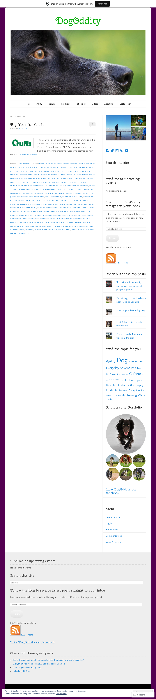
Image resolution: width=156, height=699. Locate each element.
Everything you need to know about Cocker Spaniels (38, 664)
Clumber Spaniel (63, 182)
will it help (76, 230)
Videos (95, 104)
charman (89, 179)
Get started (102, 4)
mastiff (85, 208)
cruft (32, 186)
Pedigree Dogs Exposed (64, 215)
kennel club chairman (71, 208)
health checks (66, 204)
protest (62, 219)
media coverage (16, 211)
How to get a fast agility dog (130, 310)
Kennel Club (31, 208)
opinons (13, 215)
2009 (29, 168)
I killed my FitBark (21, 671)
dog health (48, 193)
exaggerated (77, 197)
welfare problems (49, 230)
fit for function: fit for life (36, 201)
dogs (30, 197)
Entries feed (112, 529)
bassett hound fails (49, 171)
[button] (118, 128)
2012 (41, 168)
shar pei (78, 222)
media (91, 208)
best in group (78, 171)
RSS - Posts (123, 262)
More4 (33, 211)
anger (46, 168)
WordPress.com (114, 542)
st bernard (24, 226)
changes (81, 179)
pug (67, 219)
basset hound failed (31, 171)
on (89, 211)
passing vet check (25, 215)
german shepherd (25, 204)
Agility (39, 104)
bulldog (39, 179)
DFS (59, 190)
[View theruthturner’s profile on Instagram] (117, 150)
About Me (108, 104)
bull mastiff (29, 179)
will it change (64, 230)
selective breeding (66, 222)
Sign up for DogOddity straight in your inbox (123, 204)
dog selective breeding (75, 193)
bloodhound (45, 175)
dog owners (59, 193)
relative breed (76, 219)
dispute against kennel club (74, 190)
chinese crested (17, 182)
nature (46, 211)
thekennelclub (81, 226)
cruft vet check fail (57, 186)
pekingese (35, 219)
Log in (109, 523)
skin (84, 222)
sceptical (46, 222)
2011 (37, 168)
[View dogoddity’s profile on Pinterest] (122, 150)
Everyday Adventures (121, 368)
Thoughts (119, 395)
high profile (78, 204)
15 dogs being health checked (51, 164)
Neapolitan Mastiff (58, 211)
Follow (112, 238)
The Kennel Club (67, 226)
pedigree (37, 215)
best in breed (67, 171)
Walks (141, 395)
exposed (86, 197)
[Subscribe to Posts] (111, 262)
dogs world (39, 197)
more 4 (27, 211)
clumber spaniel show (19, 186)
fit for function (17, 201)
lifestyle (110, 385)
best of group (33, 175)
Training (51, 104)
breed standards (81, 175)
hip (18, 208)
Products (65, 104)
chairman (51, 179)
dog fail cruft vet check (33, 193)
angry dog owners (58, 168)
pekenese (27, 219)
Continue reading (30, 154)
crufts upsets (35, 190)
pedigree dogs (48, 215)
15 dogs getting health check (76, 164)
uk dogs (16, 230)
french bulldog (65, 201)
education (66, 197)
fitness (124, 374)
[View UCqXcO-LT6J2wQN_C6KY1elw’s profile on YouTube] (127, 150)
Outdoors (123, 385)
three (90, 226)
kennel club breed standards (49, 208)
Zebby (109, 399)
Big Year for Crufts (27, 124)
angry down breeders (76, 168)
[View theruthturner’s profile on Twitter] (112, 150)
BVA (44, 179)
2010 (33, 168)
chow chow (30, 182)
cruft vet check (42, 186)
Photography (136, 385)
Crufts (70, 186)
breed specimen (66, 175)
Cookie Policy (61, 694)
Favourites (115, 374)
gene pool (77, 201)
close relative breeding (45, 182)
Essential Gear (136, 361)
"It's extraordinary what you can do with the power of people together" (130, 286)
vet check (29, 230)
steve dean (34, 226)
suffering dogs (46, 226)
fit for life (53, 201)
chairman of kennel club (66, 179)
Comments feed (114, 536)
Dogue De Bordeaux (53, 197)
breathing (55, 175)
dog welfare (22, 197)
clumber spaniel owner (80, 182)
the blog (56, 226)
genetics (14, 204)
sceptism (54, 222)
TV (11, 230)
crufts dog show (80, 186)
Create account (113, 517)
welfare (37, 230)
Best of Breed (21, 175)
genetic (85, 201)
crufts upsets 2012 (49, 190)
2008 (25, 168)
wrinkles (24, 233)
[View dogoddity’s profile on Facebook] (107, 150)
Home (27, 104)
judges (23, 208)
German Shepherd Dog (43, 204)
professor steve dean (49, 219)
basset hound (16, 171)
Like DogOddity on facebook (121, 491)
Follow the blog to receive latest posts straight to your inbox (58, 590)
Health (56, 204)
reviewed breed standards (29, 222)
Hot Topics (81, 104)
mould (40, 211)
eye (92, 197)
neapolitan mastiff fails (77, 211)
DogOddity (78, 20)
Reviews (123, 390)
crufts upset (23, 190)
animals (89, 168)
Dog (20, 164)
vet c (22, 230)
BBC (59, 171)
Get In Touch (125, 104)
